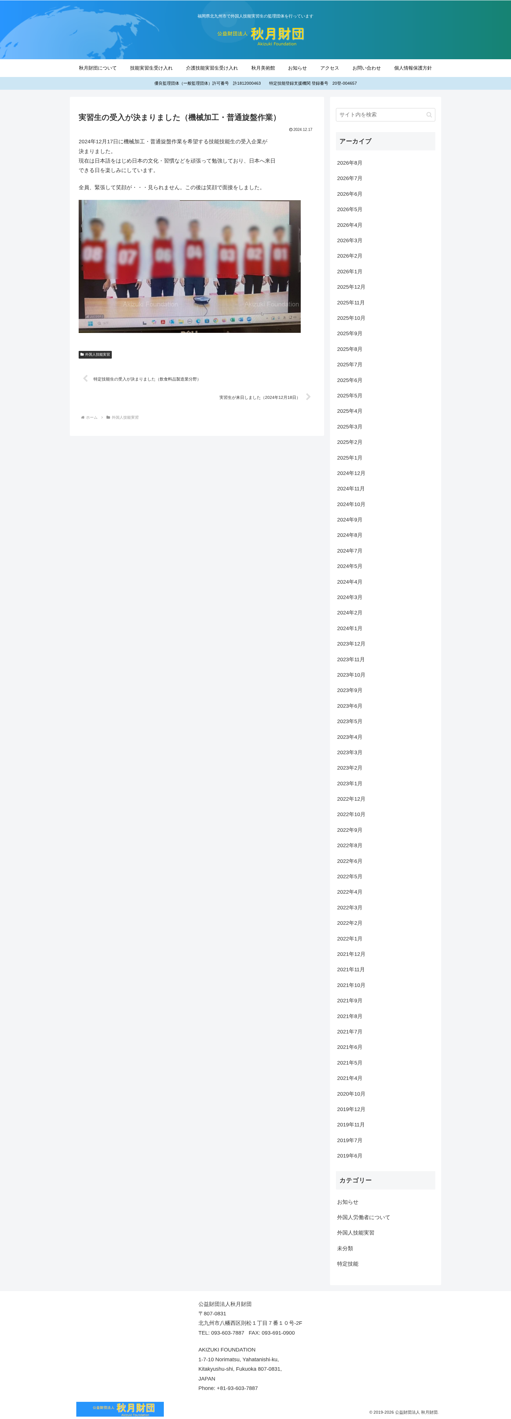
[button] (429, 114)
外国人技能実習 (97, 354)
